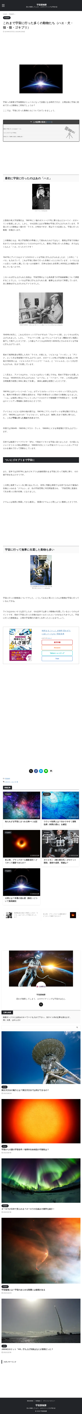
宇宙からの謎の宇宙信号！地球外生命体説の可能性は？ (25, 1149)
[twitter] (31, 771)
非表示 (49, 122)
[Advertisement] (41, 48)
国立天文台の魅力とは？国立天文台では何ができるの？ (25, 1090)
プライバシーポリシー (49, 1401)
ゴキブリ (7, 782)
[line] (46, 771)
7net (57, 659)
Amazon (57, 648)
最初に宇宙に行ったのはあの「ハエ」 (13, 129)
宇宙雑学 (7, 778)
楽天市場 (57, 642)
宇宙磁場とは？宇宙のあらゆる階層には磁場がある (23, 1290)
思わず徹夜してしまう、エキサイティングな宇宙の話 (41, 1408)
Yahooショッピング (57, 653)
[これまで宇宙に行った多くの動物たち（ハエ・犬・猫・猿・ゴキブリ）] (41, 771)
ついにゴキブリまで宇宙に (10, 132)
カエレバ (49, 638)
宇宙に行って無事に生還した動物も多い (13, 136)
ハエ (12, 782)
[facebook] (36, 771)
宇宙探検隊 (42, 5)
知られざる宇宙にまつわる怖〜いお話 (21, 821)
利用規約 (38, 1401)
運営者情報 (30, 1401)
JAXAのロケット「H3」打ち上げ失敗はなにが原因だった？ (27, 1349)
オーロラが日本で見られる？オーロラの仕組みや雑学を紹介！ (28, 1209)
